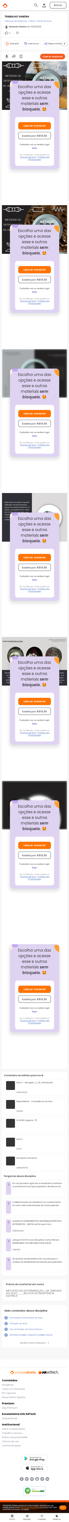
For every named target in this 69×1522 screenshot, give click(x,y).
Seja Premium (9, 1408)
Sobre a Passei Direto (13, 1429)
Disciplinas (7, 1385)
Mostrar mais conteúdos (33, 1343)
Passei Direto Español (13, 1397)
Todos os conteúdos (13, 1389)
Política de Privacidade (38, 158)
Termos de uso (10, 1441)
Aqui (34, 148)
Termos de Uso (28, 157)
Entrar (58, 5)
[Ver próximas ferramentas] (64, 43)
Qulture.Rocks (9, 1418)
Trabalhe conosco (12, 1433)
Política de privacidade (14, 1437)
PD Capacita (9, 1393)
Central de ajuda (11, 1445)
